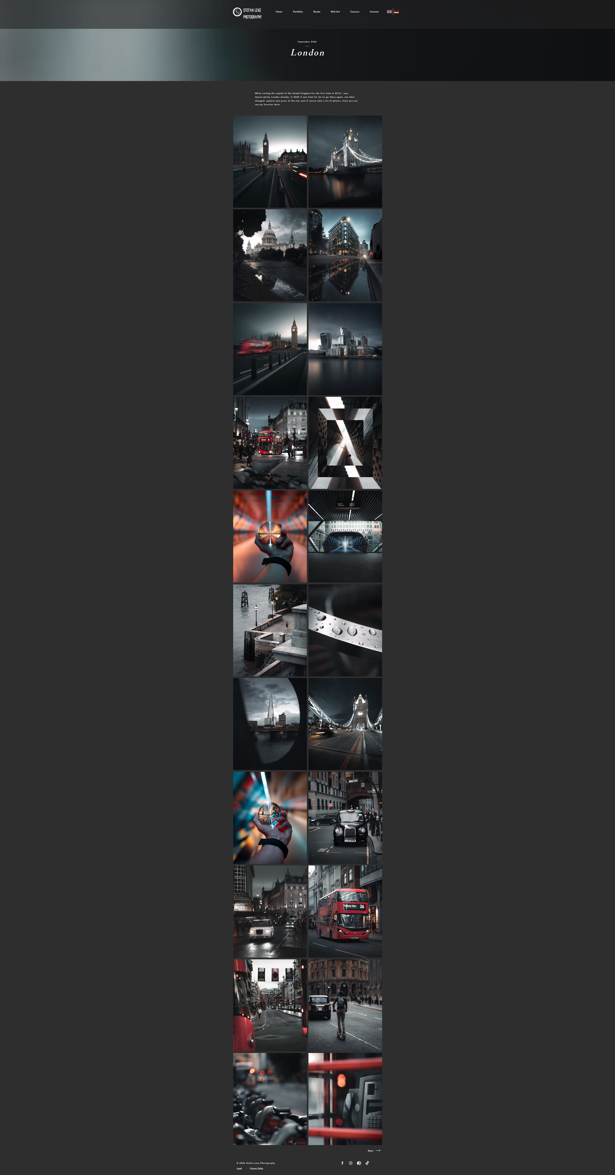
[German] (396, 11)
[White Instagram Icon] (350, 1163)
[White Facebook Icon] (342, 1163)
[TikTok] (367, 1163)
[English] (389, 11)
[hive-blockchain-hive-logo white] (359, 1163)
